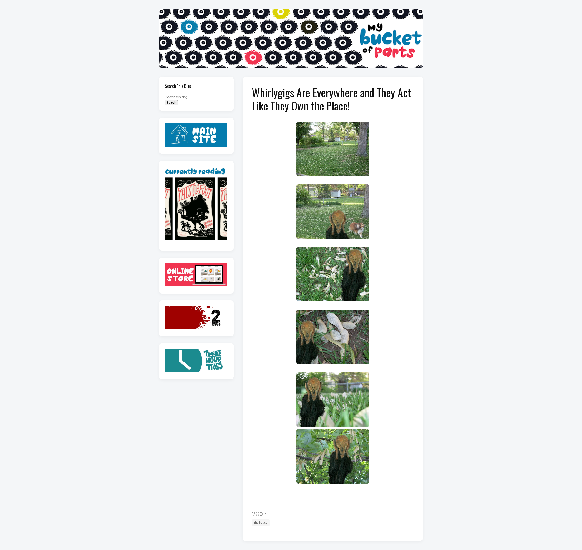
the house (260, 522)
